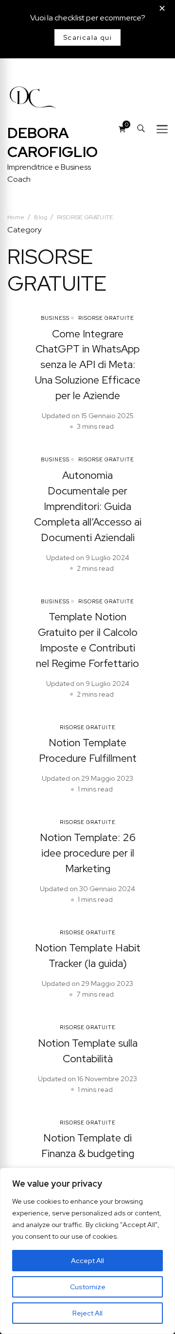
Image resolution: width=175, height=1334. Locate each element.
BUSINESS (55, 318)
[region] (87, 1251)
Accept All (87, 1260)
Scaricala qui (87, 37)
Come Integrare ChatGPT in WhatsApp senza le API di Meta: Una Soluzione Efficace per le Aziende (87, 365)
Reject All (87, 1313)
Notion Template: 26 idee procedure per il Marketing (88, 853)
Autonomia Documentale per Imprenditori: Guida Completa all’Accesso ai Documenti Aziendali (87, 506)
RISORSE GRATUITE (106, 318)
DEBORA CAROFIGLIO (52, 142)
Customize (87, 1286)
